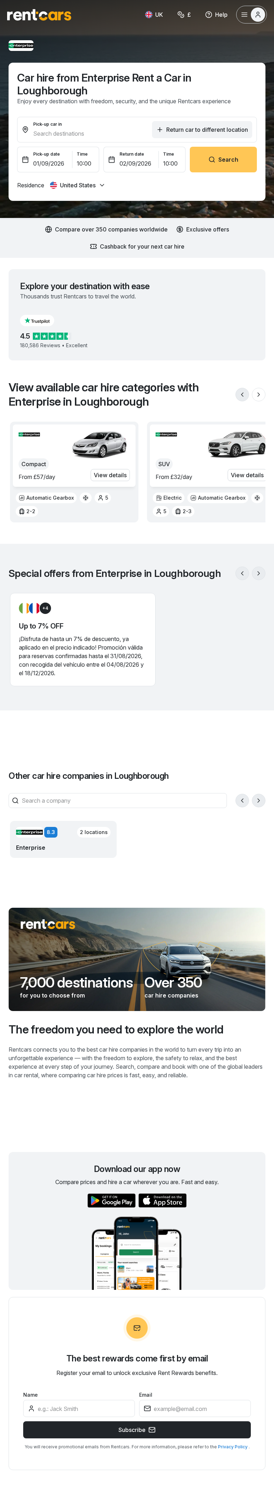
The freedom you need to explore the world (116, 1029)
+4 (45, 608)
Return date (132, 154)
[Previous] (242, 394)
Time (82, 154)
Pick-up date (46, 154)
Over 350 (173, 982)
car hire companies (171, 995)
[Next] (258, 394)
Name (30, 1395)
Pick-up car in (47, 124)
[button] (43, 320)
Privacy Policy (233, 1446)
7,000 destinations (76, 982)
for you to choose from (52, 995)
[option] (46, 498)
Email (145, 1395)
